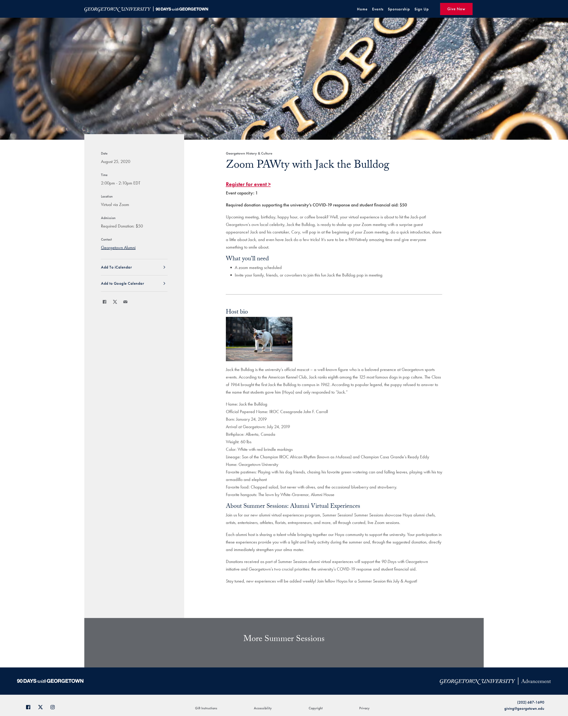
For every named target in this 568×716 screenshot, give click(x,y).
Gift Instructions (206, 708)
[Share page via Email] (125, 301)
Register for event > (248, 184)
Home (362, 9)
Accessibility (263, 708)
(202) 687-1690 (530, 702)
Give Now (456, 8)
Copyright (316, 708)
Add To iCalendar (116, 267)
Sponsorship (399, 9)
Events (377, 9)
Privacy (364, 708)
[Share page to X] (114, 301)
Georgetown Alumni (118, 247)
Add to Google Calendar (122, 283)
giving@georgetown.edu (524, 708)
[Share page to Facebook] (104, 301)
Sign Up (421, 9)
